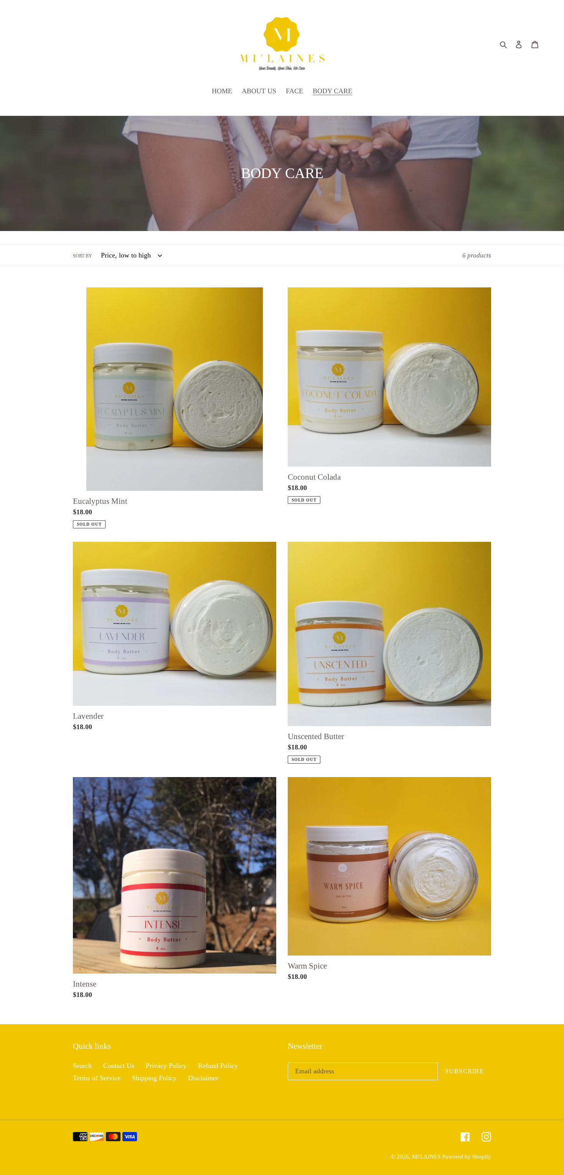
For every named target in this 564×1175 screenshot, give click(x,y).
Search (82, 1065)
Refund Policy (218, 1065)
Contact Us (118, 1065)
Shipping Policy (154, 1078)
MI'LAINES (426, 1157)
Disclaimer (203, 1078)
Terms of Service (96, 1078)
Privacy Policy (166, 1065)
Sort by (82, 256)
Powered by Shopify (466, 1157)
